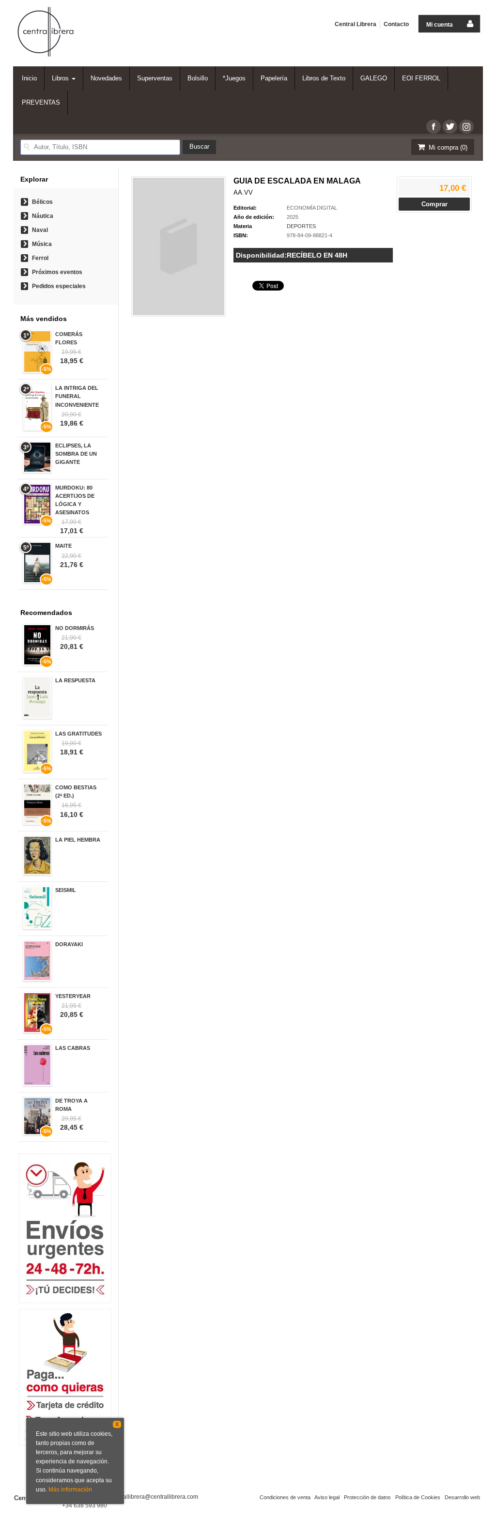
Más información (70, 1489)
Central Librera (355, 24)
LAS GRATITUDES (78, 734)
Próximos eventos (57, 272)
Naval (40, 230)
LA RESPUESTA (75, 680)
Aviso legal (327, 1497)
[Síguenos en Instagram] (466, 127)
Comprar (434, 204)
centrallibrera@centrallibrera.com (154, 1496)
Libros (61, 78)
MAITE (63, 546)
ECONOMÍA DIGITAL (312, 208)
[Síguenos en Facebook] (433, 127)
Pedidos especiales (59, 286)
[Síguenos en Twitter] (450, 127)
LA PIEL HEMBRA (77, 840)
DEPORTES (301, 226)
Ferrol (40, 258)
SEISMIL (65, 890)
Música (42, 244)
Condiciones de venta (285, 1497)
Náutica (42, 216)
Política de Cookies (417, 1497)
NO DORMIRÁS (74, 628)
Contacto (396, 24)
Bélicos (42, 202)
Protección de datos (367, 1497)
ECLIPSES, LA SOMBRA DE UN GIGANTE (76, 454)
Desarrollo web (462, 1497)
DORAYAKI (69, 944)
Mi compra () (447, 147)
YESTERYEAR (73, 996)
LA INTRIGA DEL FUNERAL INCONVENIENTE (77, 396)
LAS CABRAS (72, 1048)
